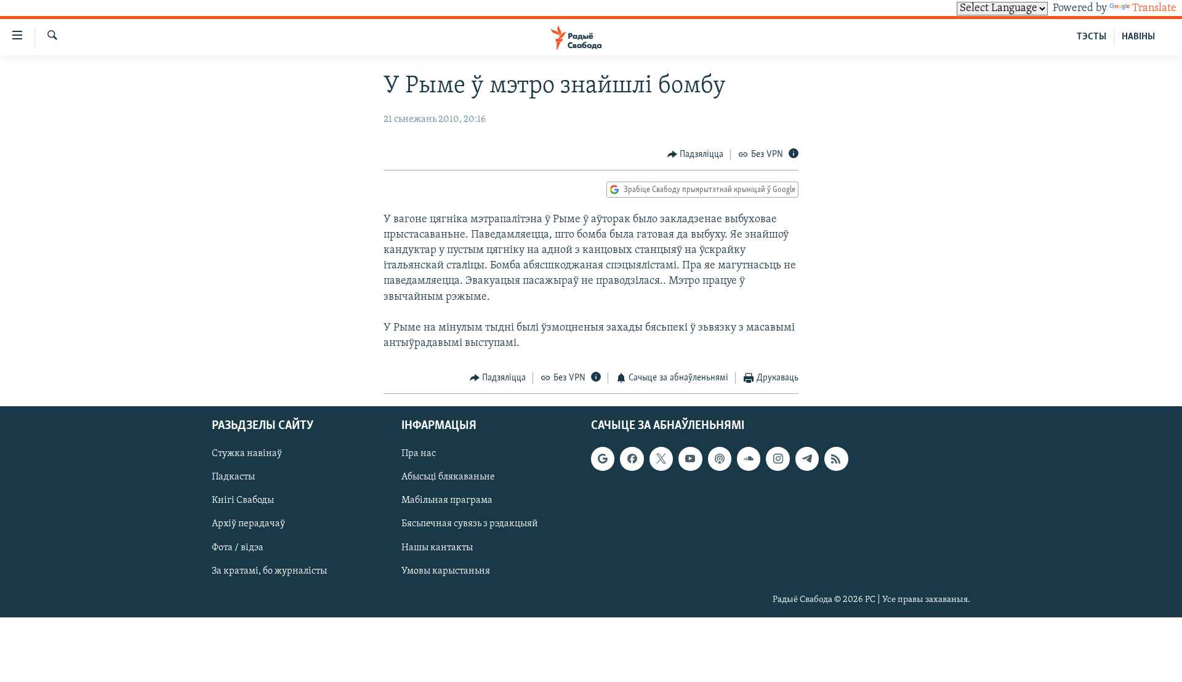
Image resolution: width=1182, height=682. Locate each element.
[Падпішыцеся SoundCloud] (748, 458)
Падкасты (233, 477)
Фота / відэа (237, 547)
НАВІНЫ (1138, 37)
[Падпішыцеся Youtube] (690, 458)
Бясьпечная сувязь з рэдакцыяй (469, 524)
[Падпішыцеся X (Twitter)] (661, 458)
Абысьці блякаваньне (448, 477)
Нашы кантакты (437, 547)
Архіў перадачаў (248, 524)
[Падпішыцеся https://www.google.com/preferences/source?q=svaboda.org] (602, 458)
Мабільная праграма (446, 500)
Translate (1154, 8)
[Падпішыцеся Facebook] (631, 458)
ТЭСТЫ (1091, 37)
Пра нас (418, 454)
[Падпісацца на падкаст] (719, 458)
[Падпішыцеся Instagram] (777, 458)
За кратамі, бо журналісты (269, 571)
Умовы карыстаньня (445, 571)
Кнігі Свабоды (243, 500)
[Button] (695, 154)
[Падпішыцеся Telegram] (807, 458)
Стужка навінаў (247, 454)
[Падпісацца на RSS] (836, 458)
